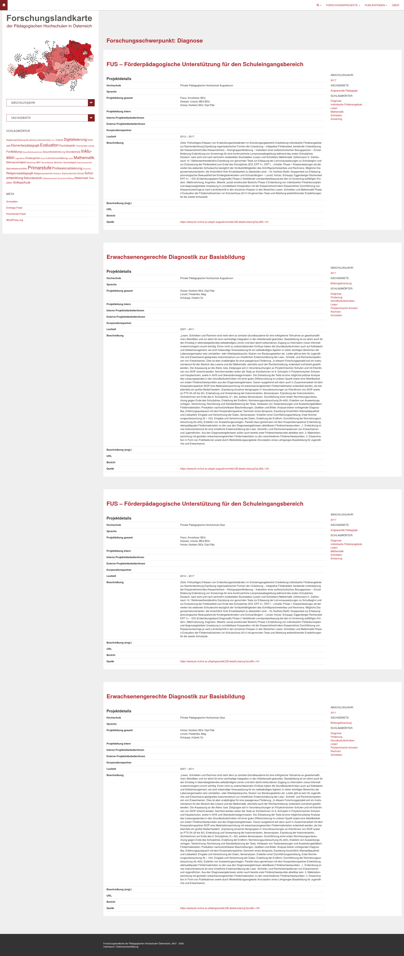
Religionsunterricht (43, 173)
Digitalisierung (75, 139)
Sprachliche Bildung (66, 178)
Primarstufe (39, 167)
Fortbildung (14, 151)
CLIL (53, 140)
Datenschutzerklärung (127, 946)
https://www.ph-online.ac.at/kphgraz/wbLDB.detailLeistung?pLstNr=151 (220, 661)
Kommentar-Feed (16, 214)
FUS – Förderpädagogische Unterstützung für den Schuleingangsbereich (205, 64)
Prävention (87, 169)
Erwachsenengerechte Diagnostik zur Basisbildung (176, 256)
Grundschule (73, 151)
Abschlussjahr (23, 102)
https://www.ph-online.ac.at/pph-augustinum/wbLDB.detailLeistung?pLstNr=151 (224, 222)
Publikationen (375, 5)
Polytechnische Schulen (344, 308)
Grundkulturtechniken (343, 301)
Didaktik (59, 139)
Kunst (43, 158)
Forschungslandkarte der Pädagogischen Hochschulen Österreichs (136, 943)
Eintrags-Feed (14, 207)
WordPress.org (14, 220)
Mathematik (337, 111)
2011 (333, 273)
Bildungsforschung (341, 283)
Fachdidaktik (67, 145)
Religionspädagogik (19, 173)
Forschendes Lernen (85, 145)
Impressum (109, 946)
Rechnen (336, 311)
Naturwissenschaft (84, 162)
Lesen (334, 108)
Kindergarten (32, 158)
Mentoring (31, 162)
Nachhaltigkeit (70, 162)
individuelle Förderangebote (346, 104)
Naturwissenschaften (16, 168)
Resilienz (57, 173)
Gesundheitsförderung (54, 151)
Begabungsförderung (15, 139)
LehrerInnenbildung (57, 158)
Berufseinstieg (44, 140)
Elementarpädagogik (25, 145)
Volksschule (21, 182)
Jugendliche (20, 158)
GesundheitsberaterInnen (32, 152)
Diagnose (336, 101)
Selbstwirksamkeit (50, 178)
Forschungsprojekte (342, 5)
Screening (336, 119)
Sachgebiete (21, 118)
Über (395, 5)
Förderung (336, 297)
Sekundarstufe (33, 178)
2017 (333, 80)
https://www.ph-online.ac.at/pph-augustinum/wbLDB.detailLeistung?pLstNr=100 (224, 468)
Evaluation (49, 145)
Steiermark (81, 178)
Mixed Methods (47, 162)
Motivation (58, 162)
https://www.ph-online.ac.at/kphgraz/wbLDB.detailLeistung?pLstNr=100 (220, 908)
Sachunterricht (69, 173)
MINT (38, 162)
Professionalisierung (67, 168)
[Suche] (319, 5)
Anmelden (12, 201)
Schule (80, 173)
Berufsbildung (32, 140)
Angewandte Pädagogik (344, 90)
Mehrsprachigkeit (16, 162)
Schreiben (336, 115)
